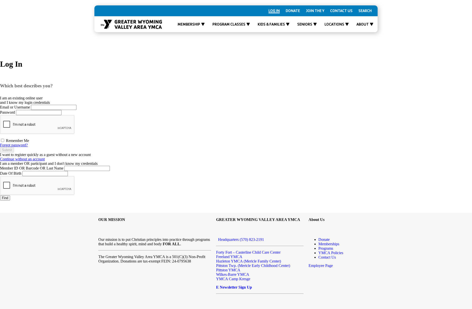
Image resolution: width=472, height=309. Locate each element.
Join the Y (315, 10)
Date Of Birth (10, 173)
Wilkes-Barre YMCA (232, 274)
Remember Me (17, 141)
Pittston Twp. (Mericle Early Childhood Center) (253, 265)
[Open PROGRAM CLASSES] (248, 24)
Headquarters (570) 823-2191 (240, 239)
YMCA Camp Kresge (233, 279)
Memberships (328, 244)
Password (7, 112)
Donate (293, 10)
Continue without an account (22, 159)
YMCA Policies (330, 253)
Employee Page (321, 265)
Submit (7, 150)
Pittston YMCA (228, 270)
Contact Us (341, 10)
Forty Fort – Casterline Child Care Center (248, 252)
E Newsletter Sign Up (234, 287)
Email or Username (15, 107)
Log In (274, 10)
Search (365, 10)
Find (5, 198)
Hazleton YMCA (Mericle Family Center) (248, 261)
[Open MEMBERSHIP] (203, 24)
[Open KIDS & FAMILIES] (287, 24)
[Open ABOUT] (371, 24)
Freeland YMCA (229, 257)
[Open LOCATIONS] (347, 24)
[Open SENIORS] (315, 24)
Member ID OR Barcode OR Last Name (31, 168)
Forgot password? (14, 145)
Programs (325, 248)
